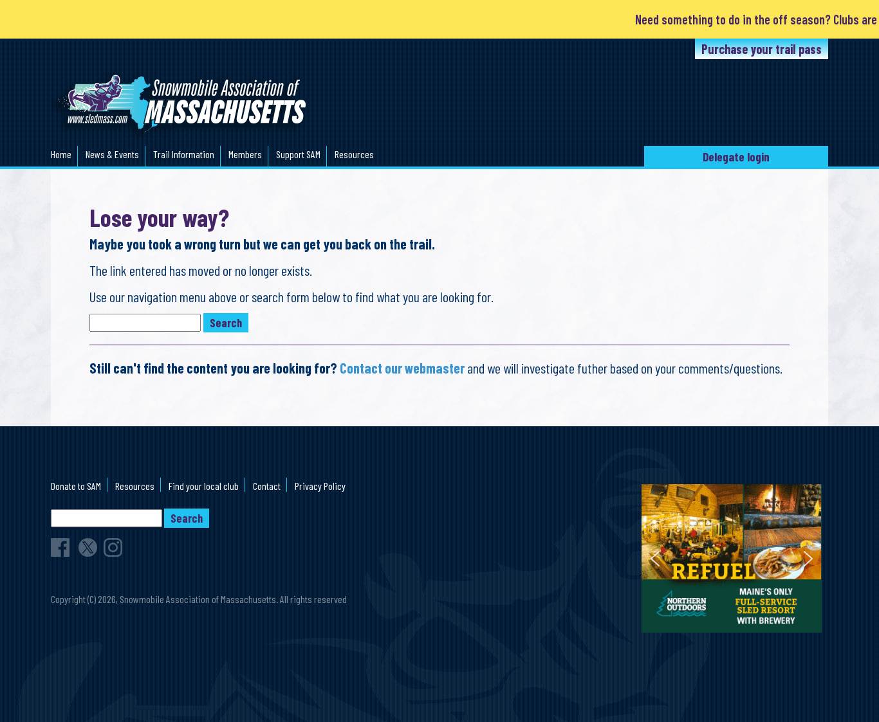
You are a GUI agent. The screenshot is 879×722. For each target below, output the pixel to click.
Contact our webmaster (402, 367)
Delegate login (736, 156)
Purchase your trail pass (761, 49)
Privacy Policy (320, 486)
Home (61, 154)
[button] (655, 558)
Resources (354, 154)
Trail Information (183, 154)
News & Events (112, 154)
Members (245, 154)
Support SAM (298, 154)
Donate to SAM (76, 486)
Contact (267, 486)
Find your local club (204, 486)
